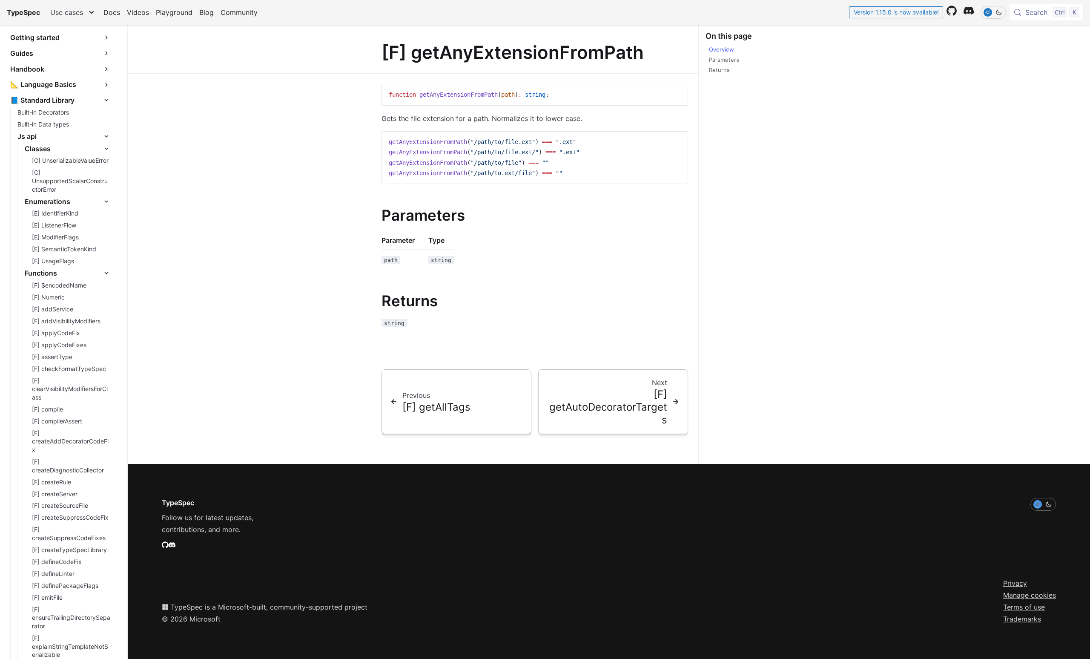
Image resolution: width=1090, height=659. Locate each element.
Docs (111, 12)
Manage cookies (1029, 595)
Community (239, 12)
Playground (174, 12)
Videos (138, 12)
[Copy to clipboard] (677, 94)
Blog (206, 12)
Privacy (1015, 583)
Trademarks (1022, 619)
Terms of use (1024, 607)
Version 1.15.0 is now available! (896, 12)
